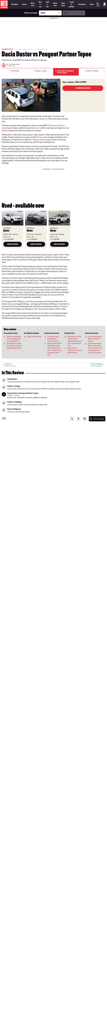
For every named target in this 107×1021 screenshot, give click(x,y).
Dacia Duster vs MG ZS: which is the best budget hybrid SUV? (14, 345)
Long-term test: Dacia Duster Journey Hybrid (53, 339)
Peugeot (40, 137)
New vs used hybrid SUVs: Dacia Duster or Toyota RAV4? (14, 339)
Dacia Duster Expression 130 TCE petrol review (75, 350)
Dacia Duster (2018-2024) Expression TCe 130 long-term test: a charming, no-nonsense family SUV (55, 349)
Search (98, 6)
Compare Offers (82, 88)
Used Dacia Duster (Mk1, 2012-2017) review (94, 339)
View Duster (12, 244)
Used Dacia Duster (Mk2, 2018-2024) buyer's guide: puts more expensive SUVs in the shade (95, 348)
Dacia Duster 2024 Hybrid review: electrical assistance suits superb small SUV (75, 341)
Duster (36, 128)
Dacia (18, 116)
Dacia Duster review (34, 337)
